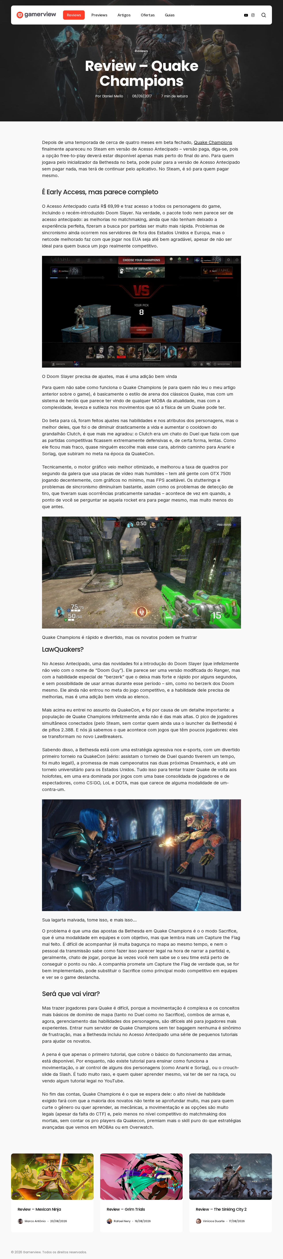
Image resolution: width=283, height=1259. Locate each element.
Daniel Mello (112, 96)
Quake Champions (213, 142)
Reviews (141, 51)
